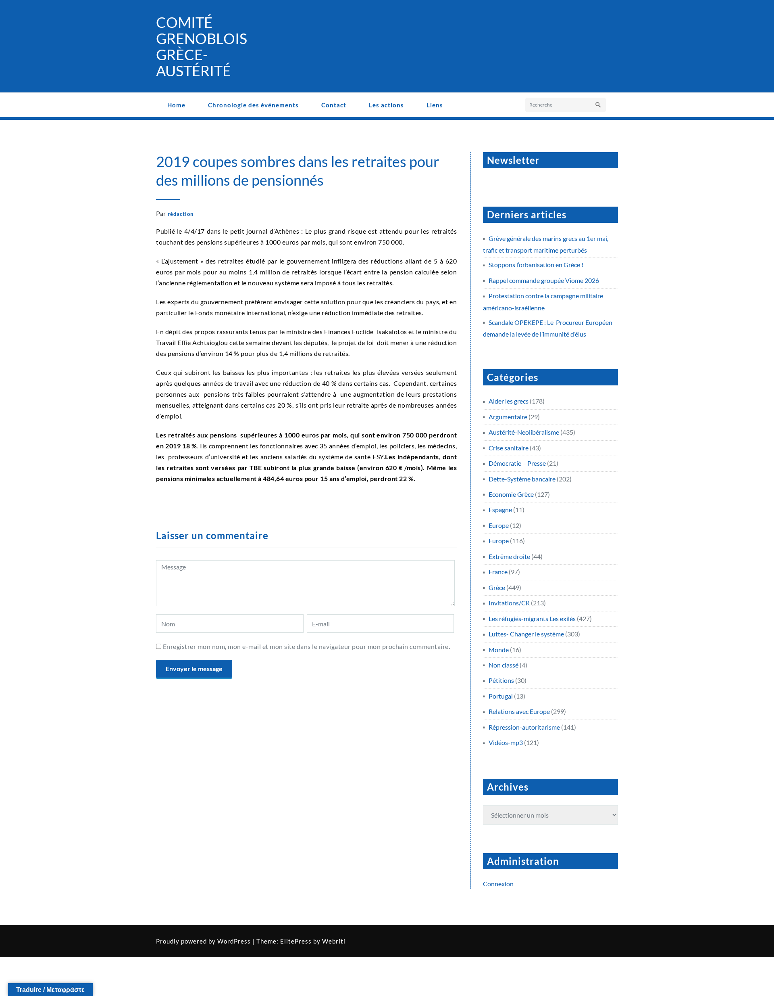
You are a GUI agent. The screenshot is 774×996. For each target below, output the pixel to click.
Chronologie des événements (253, 105)
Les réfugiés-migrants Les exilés (532, 618)
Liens (435, 105)
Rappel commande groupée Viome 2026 (544, 280)
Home (176, 105)
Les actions (386, 105)
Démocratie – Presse (517, 463)
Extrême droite (509, 556)
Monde (499, 649)
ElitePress (296, 941)
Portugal (501, 696)
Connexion (498, 883)
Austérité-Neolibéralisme (524, 432)
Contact (333, 105)
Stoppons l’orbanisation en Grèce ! (536, 264)
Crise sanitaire (508, 448)
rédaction (181, 214)
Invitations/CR (509, 603)
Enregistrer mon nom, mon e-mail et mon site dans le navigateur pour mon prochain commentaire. (306, 646)
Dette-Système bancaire (522, 479)
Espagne (500, 509)
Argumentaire (508, 417)
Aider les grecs (508, 401)
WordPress (234, 941)
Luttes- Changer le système (526, 634)
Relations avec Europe (519, 711)
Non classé (503, 665)
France (498, 571)
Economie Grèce (511, 494)
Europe (499, 525)
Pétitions (501, 680)
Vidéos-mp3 (506, 742)
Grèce (497, 587)
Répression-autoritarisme (524, 727)
